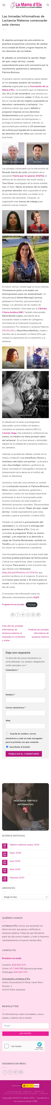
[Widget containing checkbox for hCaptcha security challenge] (23, 1046)
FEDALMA (8, 330)
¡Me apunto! (25, 1033)
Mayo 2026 (15, 853)
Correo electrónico (16, 707)
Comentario (12, 670)
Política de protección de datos (21, 1093)
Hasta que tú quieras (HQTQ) (28, 175)
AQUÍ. (36, 597)
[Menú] (4, 4)
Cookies (43, 1093)
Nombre (10, 694)
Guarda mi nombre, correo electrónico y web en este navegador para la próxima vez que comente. (24, 738)
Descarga (31, 604)
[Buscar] (48, 5)
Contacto (39, 1091)
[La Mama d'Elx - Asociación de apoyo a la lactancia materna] (26, 5)
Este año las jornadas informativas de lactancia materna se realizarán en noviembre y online (13, 633)
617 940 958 (17, 968)
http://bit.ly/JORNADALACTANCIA (20, 572)
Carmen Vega (9, 433)
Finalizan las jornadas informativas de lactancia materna (38, 633)
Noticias (27, 1091)
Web (8, 720)
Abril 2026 (14, 869)
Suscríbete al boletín (19, 747)
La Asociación (14, 1091)
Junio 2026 (14, 861)
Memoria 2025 (16, 877)
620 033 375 (19, 964)
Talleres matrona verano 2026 (24, 844)
